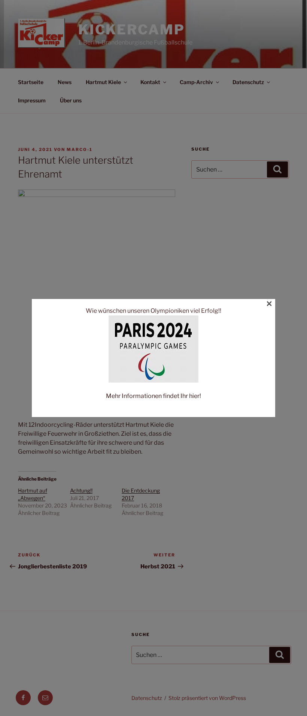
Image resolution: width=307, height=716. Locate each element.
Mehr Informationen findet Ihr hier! (153, 395)
